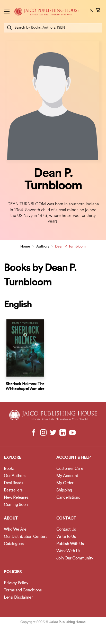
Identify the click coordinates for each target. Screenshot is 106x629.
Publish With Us (70, 544)
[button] (7, 11)
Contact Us (66, 530)
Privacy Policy (16, 583)
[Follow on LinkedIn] (62, 433)
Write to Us (66, 537)
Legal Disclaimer (18, 598)
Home (25, 247)
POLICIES (13, 572)
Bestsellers (13, 490)
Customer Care (69, 469)
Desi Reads (13, 483)
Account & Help (73, 458)
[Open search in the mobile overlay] (53, 27)
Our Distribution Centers (25, 537)
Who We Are (15, 530)
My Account (67, 476)
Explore (12, 458)
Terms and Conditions (22, 590)
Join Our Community (74, 558)
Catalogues (13, 544)
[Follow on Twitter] (53, 433)
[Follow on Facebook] (34, 433)
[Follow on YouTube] (72, 433)
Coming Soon (16, 505)
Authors (42, 247)
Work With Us (68, 551)
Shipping (64, 490)
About (11, 518)
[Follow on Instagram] (43, 433)
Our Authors (14, 476)
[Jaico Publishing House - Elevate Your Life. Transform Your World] (46, 11)
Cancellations (68, 498)
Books (9, 469)
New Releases (16, 498)
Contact (66, 518)
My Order (65, 483)
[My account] (90, 10)
